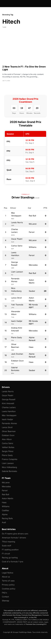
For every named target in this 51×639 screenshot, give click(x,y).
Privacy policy (8, 585)
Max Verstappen (9, 415)
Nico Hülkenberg (9, 467)
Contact (5, 596)
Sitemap (5, 600)
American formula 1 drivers (14, 537)
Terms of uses (8, 581)
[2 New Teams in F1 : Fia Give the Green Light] (25, 48)
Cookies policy (8, 588)
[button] (3, 3)
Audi (4, 522)
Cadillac (5, 510)
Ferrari (5, 490)
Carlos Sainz (7, 443)
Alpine (4, 514)
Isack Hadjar (7, 419)
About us (6, 577)
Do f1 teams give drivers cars (15, 533)
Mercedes (6, 486)
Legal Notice (7, 573)
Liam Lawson (8, 463)
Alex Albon (7, 439)
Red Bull (5, 494)
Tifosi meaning (8, 541)
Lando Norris (8, 391)
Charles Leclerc (9, 407)
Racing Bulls (7, 518)
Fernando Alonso (9, 423)
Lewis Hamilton (9, 411)
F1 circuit (6, 553)
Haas (4, 502)
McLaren (6, 482)
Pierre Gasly (7, 455)
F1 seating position (10, 549)
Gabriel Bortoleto (9, 471)
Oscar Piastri (7, 395)
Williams (5, 506)
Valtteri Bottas (8, 447)
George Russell (8, 399)
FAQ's (4, 592)
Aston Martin (7, 498)
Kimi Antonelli (8, 403)
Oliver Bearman (9, 431)
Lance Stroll (7, 427)
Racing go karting (10, 557)
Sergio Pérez (7, 451)
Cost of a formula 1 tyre (12, 561)
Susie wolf (6, 545)
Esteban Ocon (8, 435)
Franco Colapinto (9, 459)
